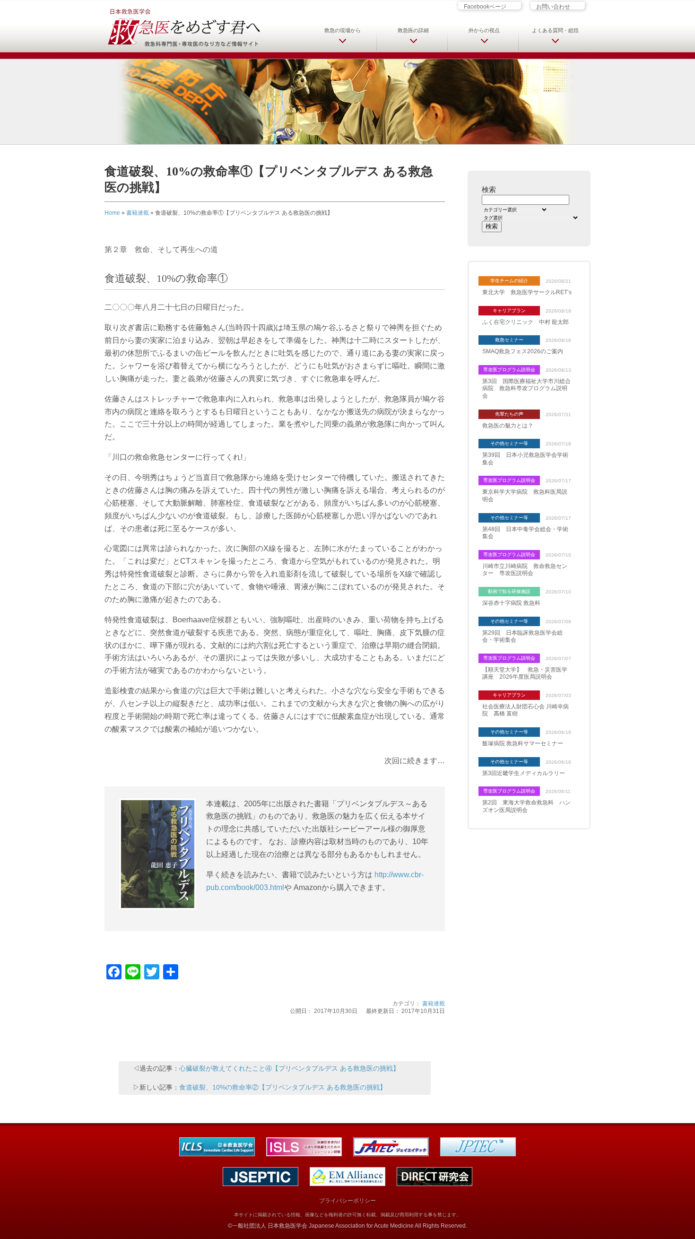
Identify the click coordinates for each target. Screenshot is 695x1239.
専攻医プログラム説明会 (509, 369)
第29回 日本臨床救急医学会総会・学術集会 (522, 636)
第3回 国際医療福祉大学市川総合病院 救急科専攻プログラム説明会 (526, 388)
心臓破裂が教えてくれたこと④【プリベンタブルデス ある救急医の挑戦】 (289, 1068)
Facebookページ (485, 6)
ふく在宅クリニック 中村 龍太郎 (525, 322)
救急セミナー (509, 339)
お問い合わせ (553, 6)
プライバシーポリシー (347, 1200)
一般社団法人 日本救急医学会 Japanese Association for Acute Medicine (323, 1225)
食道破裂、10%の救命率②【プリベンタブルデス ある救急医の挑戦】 (282, 1087)
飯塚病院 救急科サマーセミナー (522, 743)
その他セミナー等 (509, 443)
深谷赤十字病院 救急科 (511, 603)
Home (112, 212)
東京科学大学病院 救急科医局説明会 (524, 496)
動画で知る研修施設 (509, 591)
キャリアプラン (509, 310)
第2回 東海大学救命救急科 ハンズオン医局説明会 (526, 806)
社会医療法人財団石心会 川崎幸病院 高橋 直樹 (525, 710)
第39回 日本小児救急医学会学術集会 (525, 459)
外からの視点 (484, 30)
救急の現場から (342, 30)
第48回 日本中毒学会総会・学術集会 (525, 533)
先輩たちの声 (509, 414)
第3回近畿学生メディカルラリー (523, 773)
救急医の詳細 (413, 30)
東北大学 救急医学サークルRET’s (527, 292)
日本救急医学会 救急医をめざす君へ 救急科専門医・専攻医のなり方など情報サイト (183, 27)
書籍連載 (137, 212)
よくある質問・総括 (555, 30)
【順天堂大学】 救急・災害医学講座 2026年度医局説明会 (524, 673)
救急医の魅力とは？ (507, 425)
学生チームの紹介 (509, 280)
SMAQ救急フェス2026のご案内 (522, 351)
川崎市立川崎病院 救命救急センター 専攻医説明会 (524, 570)
